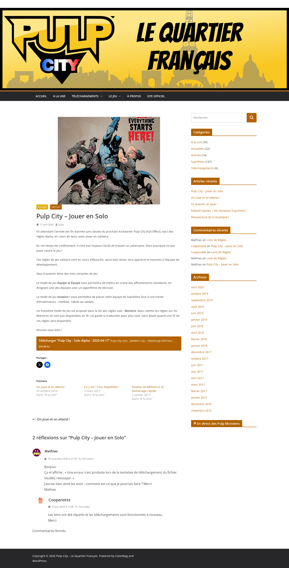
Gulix (61, 224)
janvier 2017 (199, 397)
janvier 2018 (199, 345)
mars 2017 (198, 384)
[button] (100, 96)
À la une (59, 96)
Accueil (41, 96)
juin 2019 (197, 313)
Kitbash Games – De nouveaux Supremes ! (219, 210)
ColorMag (121, 556)
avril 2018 (197, 332)
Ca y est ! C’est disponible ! (101, 387)
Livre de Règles (216, 240)
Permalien (87, 458)
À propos (134, 96)
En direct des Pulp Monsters (218, 423)
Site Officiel (156, 96)
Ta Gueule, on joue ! (204, 204)
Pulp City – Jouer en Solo (207, 191)
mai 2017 (197, 371)
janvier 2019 (199, 319)
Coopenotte (59, 499)
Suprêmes (197, 161)
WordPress (39, 561)
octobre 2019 (199, 294)
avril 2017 (197, 378)
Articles (56, 207)
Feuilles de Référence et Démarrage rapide (148, 389)
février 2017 (199, 391)
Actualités (197, 149)
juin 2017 (197, 365)
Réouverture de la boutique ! (210, 217)
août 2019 (197, 306)
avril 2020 (197, 287)
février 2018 (199, 339)
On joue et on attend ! (50, 387)
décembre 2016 (201, 404)
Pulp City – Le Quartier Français (77, 556)
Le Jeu (113, 96)
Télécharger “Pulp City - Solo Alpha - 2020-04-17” (106, 343)
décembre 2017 (201, 352)
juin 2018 (197, 326)
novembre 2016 (201, 410)
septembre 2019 (202, 300)
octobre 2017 (199, 358)
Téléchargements (85, 96)
